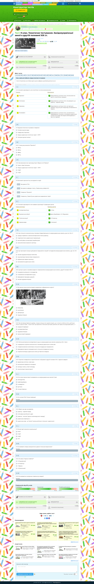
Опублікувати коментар (25, 574)
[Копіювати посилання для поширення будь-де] (45, 518)
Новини (14, 0)
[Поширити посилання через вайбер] (49, 518)
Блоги (18, 0)
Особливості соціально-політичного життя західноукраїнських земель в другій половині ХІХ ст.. (43, 84)
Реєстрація (75, 3)
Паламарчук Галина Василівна (29, 27)
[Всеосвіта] (14, 4)
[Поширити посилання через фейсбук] (47, 518)
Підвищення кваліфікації (25, 0)
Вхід (71, 3)
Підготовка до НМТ (35, 0)
